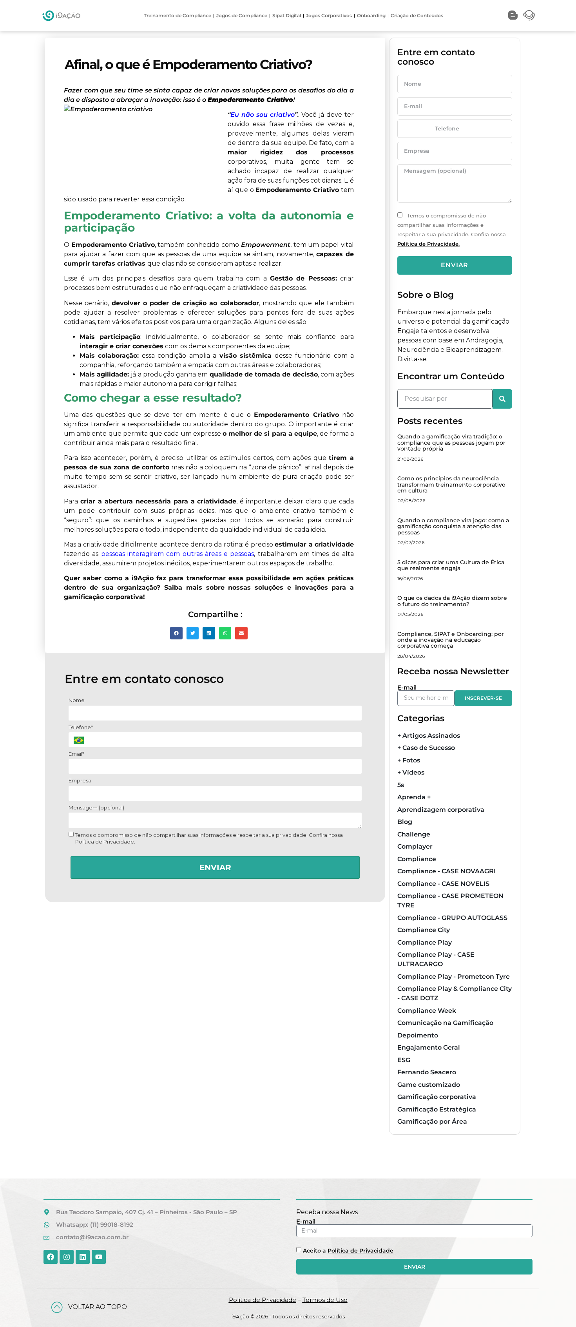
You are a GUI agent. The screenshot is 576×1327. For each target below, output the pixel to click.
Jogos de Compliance (241, 15)
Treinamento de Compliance (177, 15)
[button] (176, 633)
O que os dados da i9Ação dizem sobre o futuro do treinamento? (452, 600)
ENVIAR (215, 867)
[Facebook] (50, 1257)
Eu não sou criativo (262, 114)
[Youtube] (99, 1257)
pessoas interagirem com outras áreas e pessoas (177, 554)
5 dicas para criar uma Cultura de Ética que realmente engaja (450, 565)
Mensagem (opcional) (96, 807)
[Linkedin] (83, 1257)
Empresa (80, 780)
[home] (61, 15)
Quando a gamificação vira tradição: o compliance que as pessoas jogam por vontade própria (451, 442)
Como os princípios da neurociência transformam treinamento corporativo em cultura (451, 484)
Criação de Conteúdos (417, 15)
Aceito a (348, 1250)
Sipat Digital (286, 15)
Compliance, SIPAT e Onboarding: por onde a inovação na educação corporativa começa (450, 640)
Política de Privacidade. (428, 244)
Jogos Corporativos (329, 15)
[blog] (513, 15)
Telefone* (81, 727)
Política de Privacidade (360, 1250)
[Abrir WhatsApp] (556, 1307)
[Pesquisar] (502, 399)
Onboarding (371, 15)
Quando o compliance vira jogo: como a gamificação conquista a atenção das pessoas (453, 526)
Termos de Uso (325, 1299)
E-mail (407, 687)
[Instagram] (67, 1257)
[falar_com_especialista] (529, 15)
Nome (77, 700)
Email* (76, 754)
